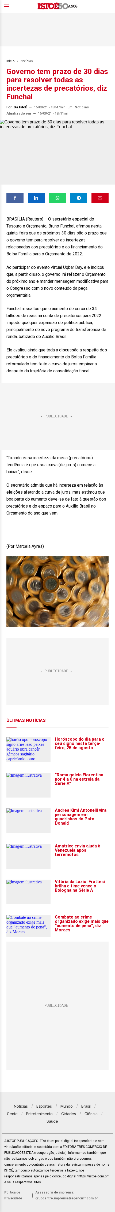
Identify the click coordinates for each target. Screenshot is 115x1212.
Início (10, 61)
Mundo (66, 1106)
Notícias (27, 61)
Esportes (44, 1106)
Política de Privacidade (13, 1195)
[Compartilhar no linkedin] (36, 198)
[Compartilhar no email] (100, 198)
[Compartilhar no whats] (57, 198)
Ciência (91, 1113)
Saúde (52, 1121)
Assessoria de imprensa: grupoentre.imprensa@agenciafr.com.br (66, 1195)
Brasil (86, 1106)
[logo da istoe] (57, 6)
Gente (12, 1113)
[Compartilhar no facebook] (15, 198)
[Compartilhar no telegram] (78, 198)
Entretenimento (39, 1113)
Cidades (68, 1113)
